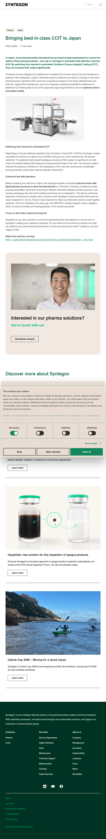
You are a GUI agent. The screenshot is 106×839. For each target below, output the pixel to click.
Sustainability (78, 753)
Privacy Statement (12, 814)
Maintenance (45, 753)
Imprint (8, 798)
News (74, 769)
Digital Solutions (46, 743)
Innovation (77, 748)
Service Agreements (48, 738)
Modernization (45, 764)
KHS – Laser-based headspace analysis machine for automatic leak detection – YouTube (49, 239)
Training (43, 769)
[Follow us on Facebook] (61, 786)
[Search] (82, 4)
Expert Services (46, 774)
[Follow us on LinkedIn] (44, 786)
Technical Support (47, 758)
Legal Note (10, 804)
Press (74, 764)
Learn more (17, 468)
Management (78, 743)
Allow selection (53, 452)
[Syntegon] (17, 4)
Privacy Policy (60, 415)
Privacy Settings (12, 819)
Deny (19, 452)
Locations (76, 758)
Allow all (86, 452)
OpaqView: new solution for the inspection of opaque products (48, 554)
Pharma (9, 738)
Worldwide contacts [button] (25, 339)
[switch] (40, 433)
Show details (91, 443)
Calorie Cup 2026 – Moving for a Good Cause (37, 659)
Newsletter (77, 774)
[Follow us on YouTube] (53, 786)
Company (76, 738)
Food (8, 743)
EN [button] (90, 5)
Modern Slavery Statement (15, 809)
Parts (41, 748)
